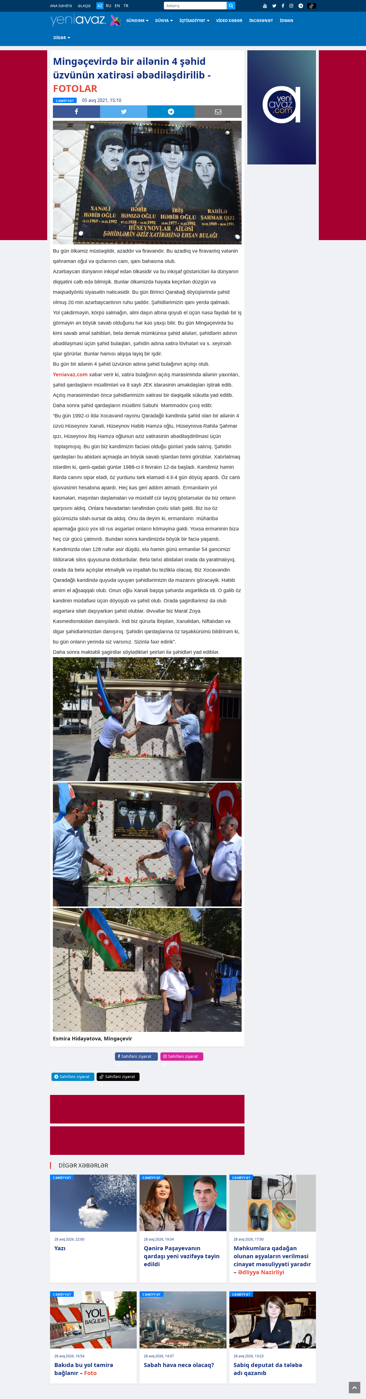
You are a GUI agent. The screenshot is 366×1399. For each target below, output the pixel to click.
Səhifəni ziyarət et (134, 1060)
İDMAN (286, 20)
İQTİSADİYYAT (192, 20)
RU (108, 5)
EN (117, 5)
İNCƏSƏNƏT (261, 20)
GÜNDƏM (135, 20)
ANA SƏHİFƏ (61, 5)
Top (354, 1387)
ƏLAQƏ (84, 5)
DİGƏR (59, 37)
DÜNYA (162, 20)
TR (126, 5)
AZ (100, 5)
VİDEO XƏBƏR (229, 20)
